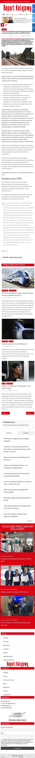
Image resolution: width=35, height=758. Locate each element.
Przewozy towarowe (8, 680)
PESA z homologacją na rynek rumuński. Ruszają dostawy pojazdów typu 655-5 (17, 294)
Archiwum (6, 649)
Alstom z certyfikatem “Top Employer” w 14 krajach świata (16, 387)
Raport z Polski (12, 290)
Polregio (5, 691)
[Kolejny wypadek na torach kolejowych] (18, 329)
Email (2, 733)
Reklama (5, 652)
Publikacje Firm (7, 694)
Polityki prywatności (8, 660)
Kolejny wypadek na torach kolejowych (14, 344)
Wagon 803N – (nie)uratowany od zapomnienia (30, 413)
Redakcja (5, 638)
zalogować (11, 425)
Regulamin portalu (8, 656)
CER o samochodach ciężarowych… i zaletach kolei (7, 413)
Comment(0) (27, 35)
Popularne (9, 433)
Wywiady (5, 672)
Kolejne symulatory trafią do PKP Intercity (15, 592)
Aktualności (5, 290)
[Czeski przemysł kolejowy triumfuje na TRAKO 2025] (17, 542)
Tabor (4, 683)
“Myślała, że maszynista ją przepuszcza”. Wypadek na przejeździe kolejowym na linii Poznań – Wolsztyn (17, 449)
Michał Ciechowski (16, 35)
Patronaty (6, 641)
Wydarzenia (9, 383)
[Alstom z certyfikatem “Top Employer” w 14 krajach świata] (18, 371)
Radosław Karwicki (13, 346)
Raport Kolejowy (14, 390)
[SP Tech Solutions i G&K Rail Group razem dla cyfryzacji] (17, 606)
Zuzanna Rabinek (14, 297)
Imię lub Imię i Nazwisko (7, 727)
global (3, 383)
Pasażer (11, 341)
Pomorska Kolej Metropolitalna (12, 39)
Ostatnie (25, 433)
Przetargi (4, 29)
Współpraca (6, 645)
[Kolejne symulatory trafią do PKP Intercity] (17, 575)
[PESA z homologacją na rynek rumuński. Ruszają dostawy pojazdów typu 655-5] (18, 278)
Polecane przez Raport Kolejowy (18, 527)
